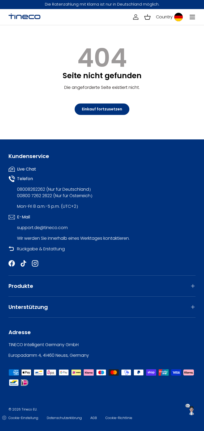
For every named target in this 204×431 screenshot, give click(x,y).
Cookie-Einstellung (23, 418)
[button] (147, 17)
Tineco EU (29, 409)
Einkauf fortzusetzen (102, 109)
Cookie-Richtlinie (118, 418)
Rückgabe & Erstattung (41, 249)
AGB (93, 418)
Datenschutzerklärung (64, 418)
